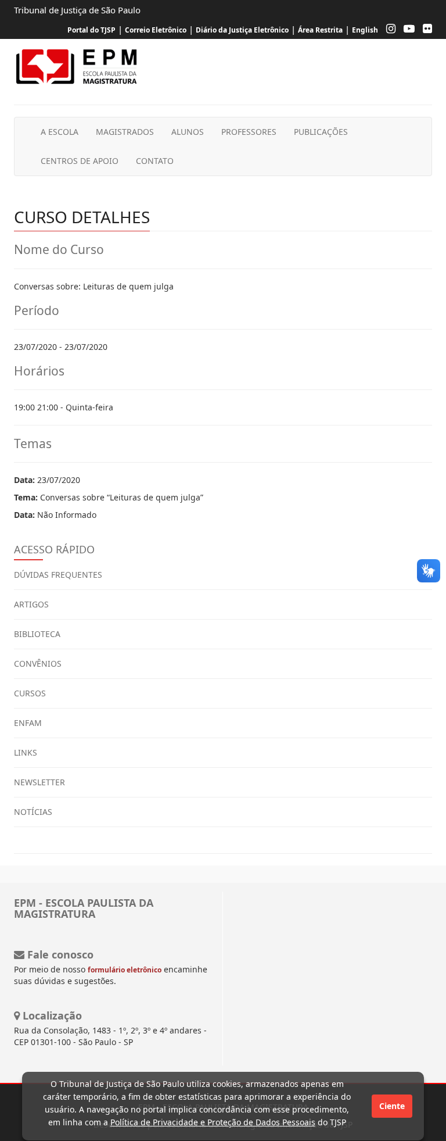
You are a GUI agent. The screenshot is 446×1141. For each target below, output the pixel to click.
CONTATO (155, 160)
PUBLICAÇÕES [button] (321, 131)
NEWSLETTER (39, 782)
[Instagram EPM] (387, 30)
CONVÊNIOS (38, 663)
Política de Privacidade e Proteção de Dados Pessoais (212, 1122)
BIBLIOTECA (37, 633)
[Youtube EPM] (406, 30)
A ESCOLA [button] (59, 131)
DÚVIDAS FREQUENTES (58, 574)
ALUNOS (187, 131)
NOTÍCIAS (33, 811)
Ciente (392, 1105)
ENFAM (28, 722)
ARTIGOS (31, 604)
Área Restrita (320, 30)
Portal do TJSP (91, 30)
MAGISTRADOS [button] (125, 131)
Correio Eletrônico (155, 30)
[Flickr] (424, 30)
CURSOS (30, 693)
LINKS (25, 752)
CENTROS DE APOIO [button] (79, 160)
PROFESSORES (248, 131)
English (365, 30)
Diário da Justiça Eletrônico (242, 30)
